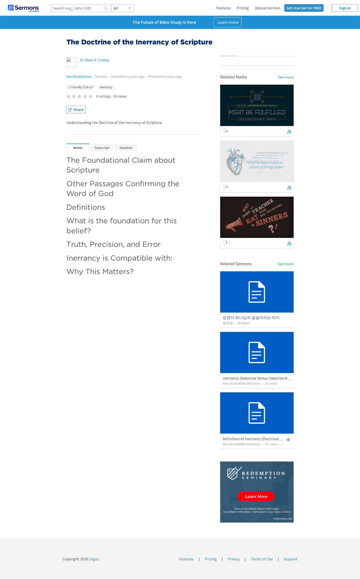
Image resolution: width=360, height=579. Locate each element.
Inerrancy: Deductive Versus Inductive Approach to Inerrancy (272, 378)
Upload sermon (267, 7)
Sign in (345, 7)
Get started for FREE (304, 7)
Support (291, 558)
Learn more (227, 22)
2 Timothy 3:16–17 (81, 87)
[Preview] (287, 439)
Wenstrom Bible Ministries (242, 383)
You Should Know (78, 76)
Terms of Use (262, 558)
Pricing (243, 7)
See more (286, 77)
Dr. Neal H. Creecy (94, 59)
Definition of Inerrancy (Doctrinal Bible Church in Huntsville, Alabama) (282, 438)
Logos (93, 558)
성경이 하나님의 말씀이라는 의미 (251, 317)
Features (223, 7)
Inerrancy (106, 87)
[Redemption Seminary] (257, 492)
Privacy (234, 558)
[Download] (289, 131)
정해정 (228, 323)
